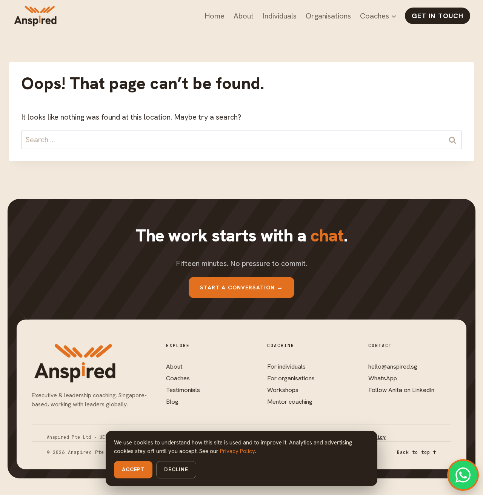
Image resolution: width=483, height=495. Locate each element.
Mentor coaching (289, 401)
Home (215, 16)
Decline (176, 469)
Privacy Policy (237, 451)
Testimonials (183, 390)
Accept (133, 469)
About (244, 16)
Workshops (282, 390)
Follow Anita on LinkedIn (401, 390)
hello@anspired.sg (392, 366)
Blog (172, 401)
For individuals (286, 366)
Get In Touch (437, 15)
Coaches (178, 378)
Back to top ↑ (416, 452)
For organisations (291, 378)
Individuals (280, 16)
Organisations (328, 16)
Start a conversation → (241, 287)
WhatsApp (382, 378)
